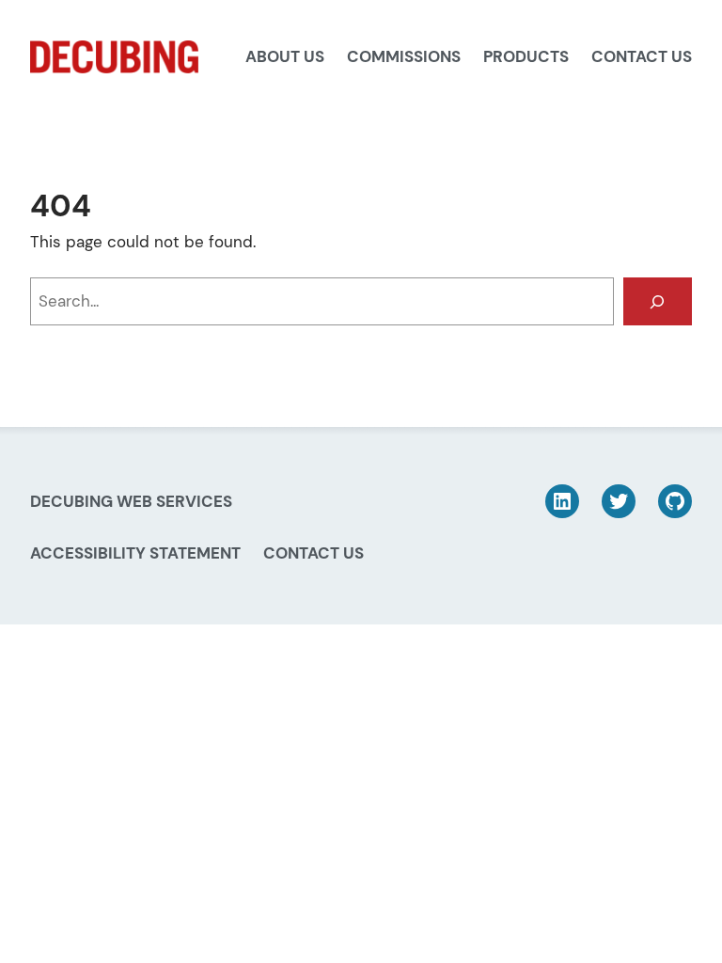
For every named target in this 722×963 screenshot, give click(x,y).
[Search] (657, 301)
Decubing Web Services (131, 501)
